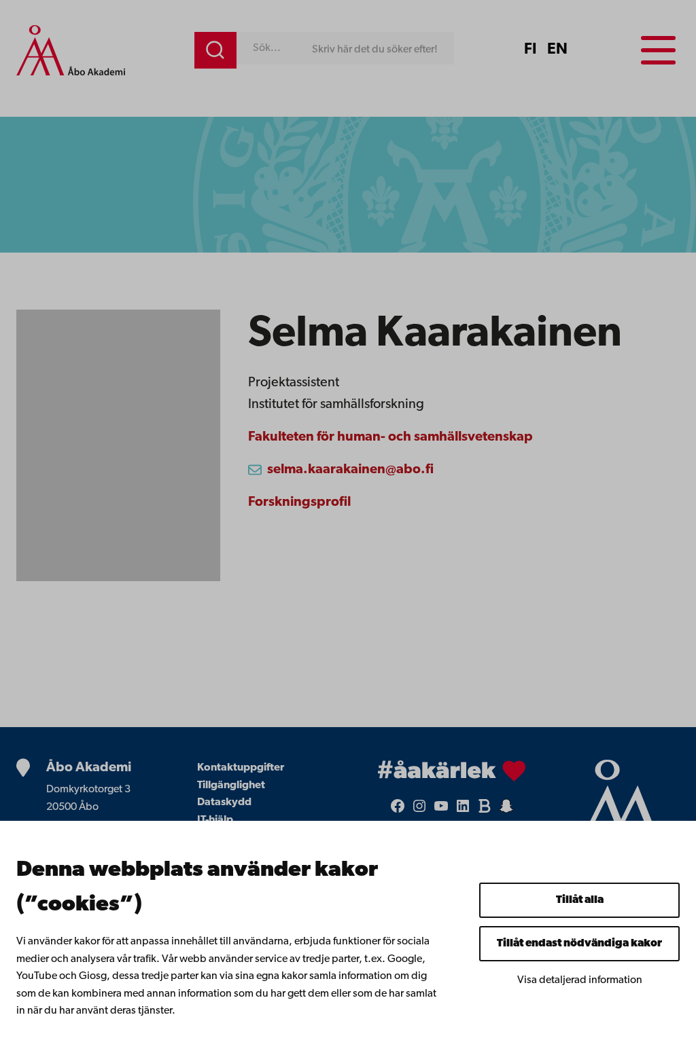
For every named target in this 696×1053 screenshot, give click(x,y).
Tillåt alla (580, 900)
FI (530, 50)
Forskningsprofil (299, 502)
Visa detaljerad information (579, 980)
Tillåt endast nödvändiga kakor (579, 943)
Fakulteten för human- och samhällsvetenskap (390, 437)
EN (557, 50)
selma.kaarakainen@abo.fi (350, 470)
